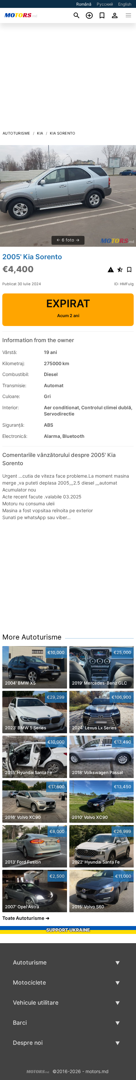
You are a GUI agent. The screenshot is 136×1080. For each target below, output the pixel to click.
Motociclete (29, 982)
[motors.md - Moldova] (37, 1070)
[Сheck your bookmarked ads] (102, 15)
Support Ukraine (68, 930)
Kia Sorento (62, 133)
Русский (105, 4)
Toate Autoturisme (23, 918)
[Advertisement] (68, 78)
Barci (20, 1022)
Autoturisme (16, 133)
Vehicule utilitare (35, 1002)
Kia (40, 133)
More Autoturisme (31, 637)
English (124, 4)
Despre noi (28, 1042)
